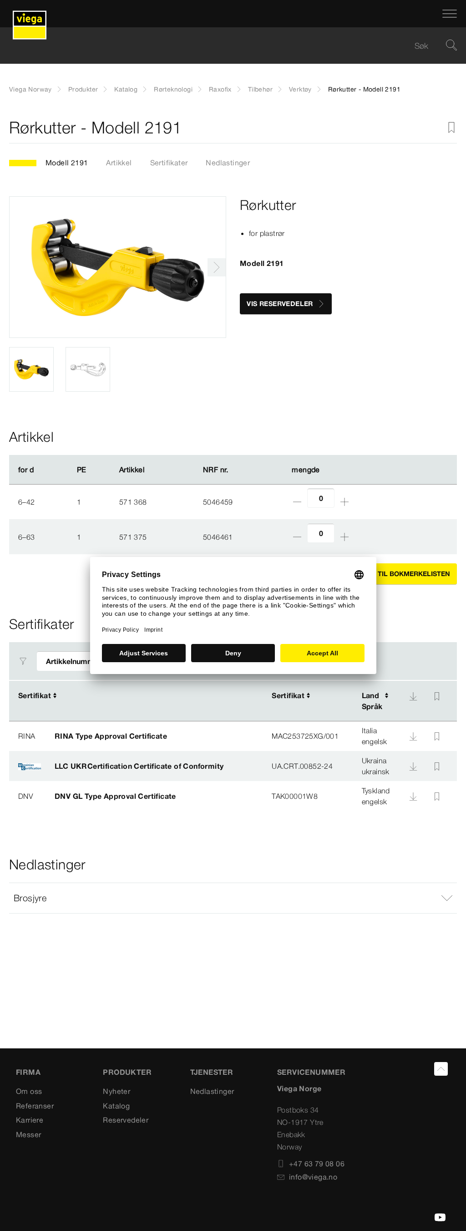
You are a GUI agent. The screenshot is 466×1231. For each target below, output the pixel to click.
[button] (233, 898)
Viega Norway (30, 89)
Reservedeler (125, 1119)
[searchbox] (225, 46)
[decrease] (297, 501)
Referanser (35, 1105)
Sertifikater (169, 162)
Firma (28, 1072)
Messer (28, 1134)
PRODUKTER (127, 1072)
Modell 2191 (67, 162)
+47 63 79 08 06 (316, 1163)
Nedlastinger (228, 162)
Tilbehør (260, 89)
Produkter (83, 89)
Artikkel (119, 162)
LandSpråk (372, 701)
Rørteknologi (173, 89)
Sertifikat (34, 695)
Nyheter (116, 1091)
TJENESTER (211, 1072)
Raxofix (220, 89)
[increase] (344, 501)
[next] (217, 267)
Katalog (125, 89)
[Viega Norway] (29, 13)
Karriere (29, 1119)
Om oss (29, 1091)
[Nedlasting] (413, 696)
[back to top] (441, 1069)
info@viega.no (313, 1176)
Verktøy (300, 89)
